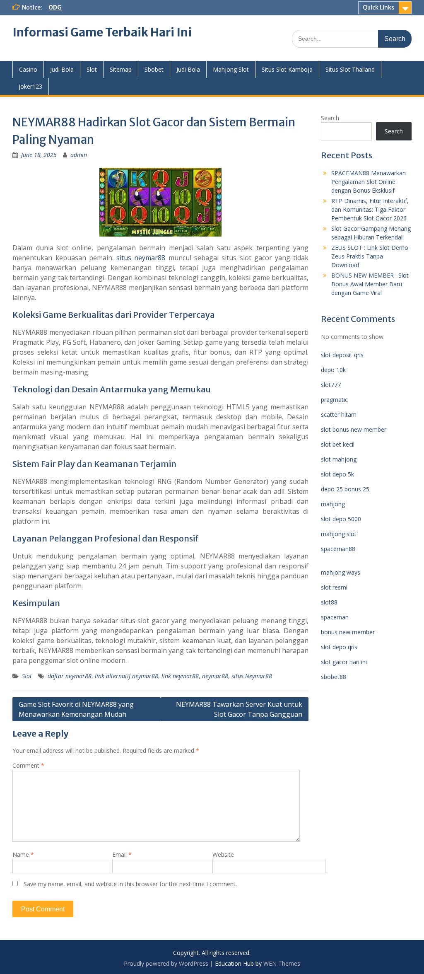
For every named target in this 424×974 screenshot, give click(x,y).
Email (122, 854)
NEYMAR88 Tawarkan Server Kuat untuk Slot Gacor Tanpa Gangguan (239, 709)
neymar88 (215, 676)
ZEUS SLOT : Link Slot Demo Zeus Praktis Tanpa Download (369, 256)
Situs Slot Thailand (350, 69)
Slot (92, 69)
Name (23, 854)
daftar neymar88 (70, 676)
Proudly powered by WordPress (166, 963)
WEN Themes (281, 963)
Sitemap (121, 69)
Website (223, 854)
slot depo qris (339, 647)
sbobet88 (333, 677)
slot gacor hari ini (344, 662)
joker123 (30, 86)
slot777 (331, 385)
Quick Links (378, 7)
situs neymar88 (140, 257)
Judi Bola (62, 69)
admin (78, 155)
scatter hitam (339, 414)
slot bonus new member (353, 429)
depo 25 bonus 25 (345, 489)
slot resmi (334, 587)
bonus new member (348, 632)
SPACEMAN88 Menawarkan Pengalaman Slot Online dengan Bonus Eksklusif (368, 181)
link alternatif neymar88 (126, 676)
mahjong (333, 504)
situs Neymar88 (251, 676)
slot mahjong (339, 459)
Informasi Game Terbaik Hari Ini (102, 32)
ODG (55, 7)
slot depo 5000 (341, 519)
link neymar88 (180, 676)
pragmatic (334, 400)
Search (330, 118)
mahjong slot (339, 534)
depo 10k (333, 370)
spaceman (335, 617)
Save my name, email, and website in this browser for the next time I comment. (130, 884)
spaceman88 (338, 549)
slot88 (329, 602)
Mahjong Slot (231, 69)
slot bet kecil (337, 444)
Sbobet (154, 69)
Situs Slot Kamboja (287, 69)
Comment (28, 765)
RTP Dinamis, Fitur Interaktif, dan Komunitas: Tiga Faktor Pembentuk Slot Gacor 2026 (370, 209)
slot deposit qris (342, 355)
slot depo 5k (337, 474)
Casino (28, 69)
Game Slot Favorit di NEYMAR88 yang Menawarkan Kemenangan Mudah (76, 709)
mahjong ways (340, 572)
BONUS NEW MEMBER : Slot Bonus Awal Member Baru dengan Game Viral (370, 284)
